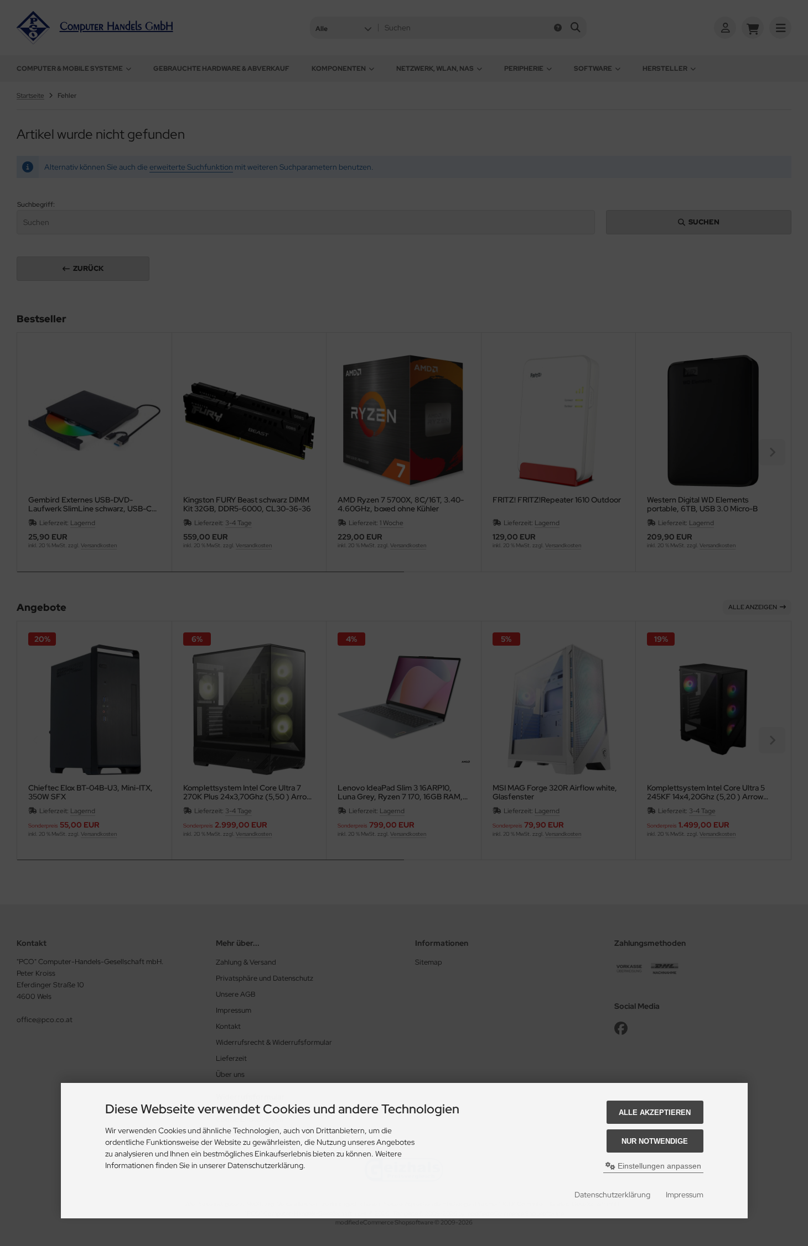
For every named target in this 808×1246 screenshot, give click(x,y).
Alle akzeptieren (655, 1112)
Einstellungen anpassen (658, 1165)
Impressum (684, 1195)
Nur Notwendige (654, 1141)
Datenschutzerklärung (612, 1195)
